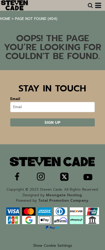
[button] (90, 5)
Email (15, 98)
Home (5, 18)
